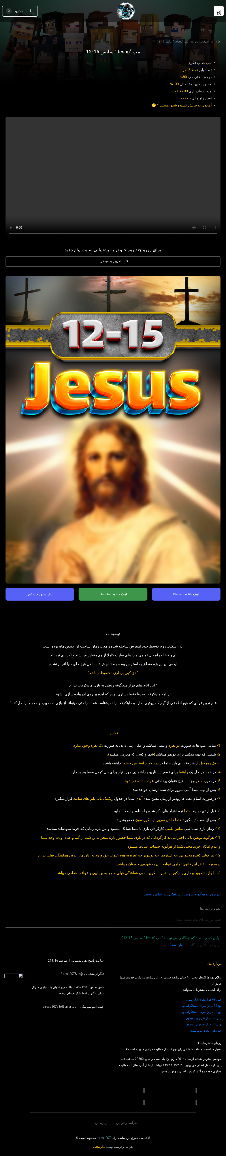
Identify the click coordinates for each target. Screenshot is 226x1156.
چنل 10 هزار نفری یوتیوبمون (204, 1024)
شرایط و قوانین (126, 1123)
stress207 (104, 1138)
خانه (217, 41)
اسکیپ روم (202, 41)
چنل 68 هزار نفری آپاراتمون (204, 999)
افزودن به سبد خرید (110, 261)
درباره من (102, 1123)
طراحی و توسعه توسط (113, 1146)
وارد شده (176, 945)
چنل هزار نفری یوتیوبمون (206, 1030)
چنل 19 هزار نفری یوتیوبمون (204, 1018)
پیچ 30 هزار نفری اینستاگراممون (201, 1012)
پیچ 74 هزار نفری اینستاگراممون (201, 1005)
